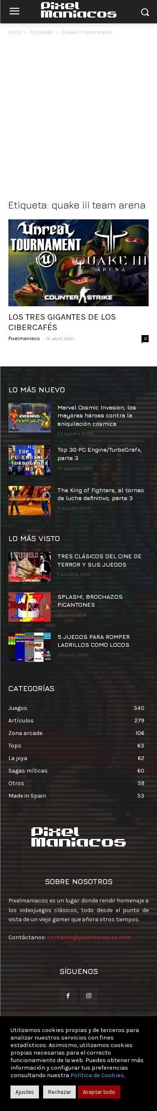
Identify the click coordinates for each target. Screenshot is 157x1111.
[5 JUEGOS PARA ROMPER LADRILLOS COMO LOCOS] (29, 647)
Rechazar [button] (59, 1092)
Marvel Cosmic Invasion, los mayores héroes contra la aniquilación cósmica (96, 415)
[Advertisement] (78, 119)
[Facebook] (68, 996)
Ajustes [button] (24, 1092)
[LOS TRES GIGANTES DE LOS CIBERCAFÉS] (78, 262)
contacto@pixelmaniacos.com (89, 937)
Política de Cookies (97, 1075)
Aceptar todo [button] (99, 1092)
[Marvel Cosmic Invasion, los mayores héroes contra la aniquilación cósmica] (29, 417)
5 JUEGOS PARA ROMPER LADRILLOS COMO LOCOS (93, 640)
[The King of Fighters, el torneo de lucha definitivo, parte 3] (29, 500)
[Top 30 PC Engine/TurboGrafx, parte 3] (29, 460)
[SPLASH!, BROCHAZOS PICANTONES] (29, 607)
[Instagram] (89, 996)
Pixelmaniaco (24, 338)
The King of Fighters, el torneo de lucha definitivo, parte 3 (100, 494)
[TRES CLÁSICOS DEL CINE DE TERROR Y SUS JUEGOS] (29, 566)
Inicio (15, 32)
